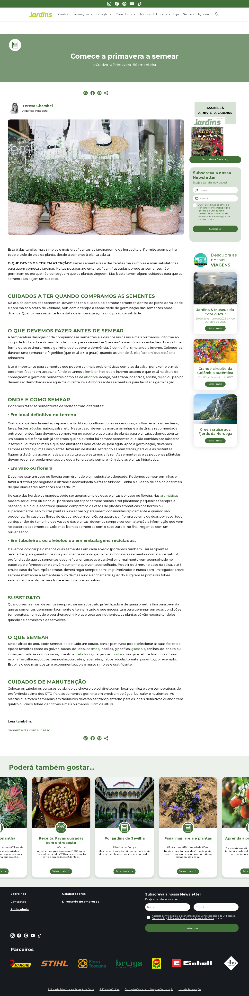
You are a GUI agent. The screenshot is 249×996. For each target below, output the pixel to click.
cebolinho (84, 654)
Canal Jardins (125, 14)
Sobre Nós (18, 893)
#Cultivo (100, 65)
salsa (144, 366)
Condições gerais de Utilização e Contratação (214, 211)
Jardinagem (80, 14)
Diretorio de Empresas (154, 14)
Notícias (188, 14)
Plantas (63, 14)
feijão (162, 377)
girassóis (138, 649)
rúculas (36, 428)
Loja (176, 14)
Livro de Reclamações (189, 989)
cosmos (92, 649)
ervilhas (141, 423)
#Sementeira (144, 65)
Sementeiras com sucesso (29, 730)
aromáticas (169, 495)
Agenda (203, 14)
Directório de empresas (80, 901)
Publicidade (19, 909)
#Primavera (120, 65)
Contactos (18, 901)
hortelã (118, 654)
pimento (147, 659)
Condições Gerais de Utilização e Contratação (149, 989)
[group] (55, 963)
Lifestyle (102, 14)
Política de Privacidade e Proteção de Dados (214, 216)
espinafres (16, 659)
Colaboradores (74, 893)
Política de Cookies (109, 989)
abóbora (91, 377)
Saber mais (59, 871)
